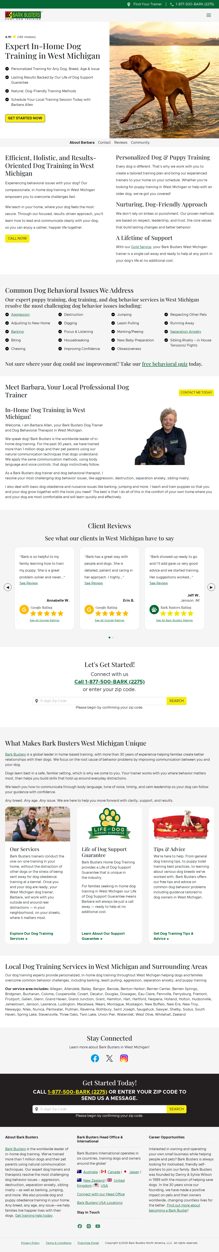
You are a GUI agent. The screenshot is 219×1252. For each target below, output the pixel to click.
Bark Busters (15, 754)
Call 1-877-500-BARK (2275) (109, 682)
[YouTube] (98, 1226)
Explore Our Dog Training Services (31, 936)
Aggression (20, 314)
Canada (114, 1172)
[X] (109, 1058)
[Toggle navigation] (209, 15)
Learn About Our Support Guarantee (103, 936)
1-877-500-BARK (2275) (77, 1092)
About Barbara (82, 142)
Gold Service (141, 247)
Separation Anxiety (185, 331)
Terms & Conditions (58, 1243)
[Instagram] (124, 1058)
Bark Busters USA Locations (100, 1203)
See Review (28, 583)
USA (104, 1186)
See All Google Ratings (44, 620)
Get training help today (34, 1215)
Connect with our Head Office (101, 1194)
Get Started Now (25, 118)
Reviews (120, 142)
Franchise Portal (88, 1243)
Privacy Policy (30, 1243)
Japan (134, 1172)
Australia (90, 1172)
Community (140, 142)
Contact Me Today (196, 392)
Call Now (17, 238)
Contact (104, 142)
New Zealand (94, 1180)
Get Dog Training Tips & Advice (174, 936)
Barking (17, 331)
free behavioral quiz (165, 363)
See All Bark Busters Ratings (174, 620)
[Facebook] (95, 1058)
